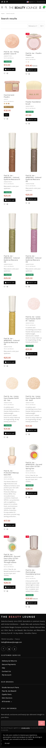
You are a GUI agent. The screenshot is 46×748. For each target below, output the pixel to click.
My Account (6, 675)
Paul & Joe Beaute (9, 58)
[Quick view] (8, 73)
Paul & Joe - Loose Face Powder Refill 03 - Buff (33, 398)
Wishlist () (41, 1)
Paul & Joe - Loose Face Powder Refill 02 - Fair (11, 398)
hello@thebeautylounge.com (11, 642)
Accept (7, 743)
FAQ (3, 668)
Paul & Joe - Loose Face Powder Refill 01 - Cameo (33, 319)
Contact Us (6, 671)
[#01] (26, 62)
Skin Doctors (7, 698)
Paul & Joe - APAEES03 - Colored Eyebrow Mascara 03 (12, 259)
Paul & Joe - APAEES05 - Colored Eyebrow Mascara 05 (12, 341)
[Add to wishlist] (5, 73)
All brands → (7, 702)
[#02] (28, 62)
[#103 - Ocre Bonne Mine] (8, 103)
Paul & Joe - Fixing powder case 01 (11, 53)
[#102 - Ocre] (6, 103)
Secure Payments (9, 664)
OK (41, 723)
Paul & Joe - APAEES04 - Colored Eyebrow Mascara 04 (33, 259)
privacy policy (25, 728)
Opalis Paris (7, 694)
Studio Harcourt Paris (10, 688)
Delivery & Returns (9, 661)
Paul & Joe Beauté (9, 691)
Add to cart (10, 69)
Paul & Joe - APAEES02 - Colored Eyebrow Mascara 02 (33, 178)
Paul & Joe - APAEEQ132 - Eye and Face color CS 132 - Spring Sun (34, 465)
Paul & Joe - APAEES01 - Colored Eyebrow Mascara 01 (12, 177)
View (6, 115)
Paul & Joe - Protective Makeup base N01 (11, 473)
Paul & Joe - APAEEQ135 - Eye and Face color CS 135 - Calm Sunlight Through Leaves (12, 558)
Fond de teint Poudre (9, 96)
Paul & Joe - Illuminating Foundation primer (33, 572)
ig (9, 649)
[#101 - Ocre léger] (4, 103)
